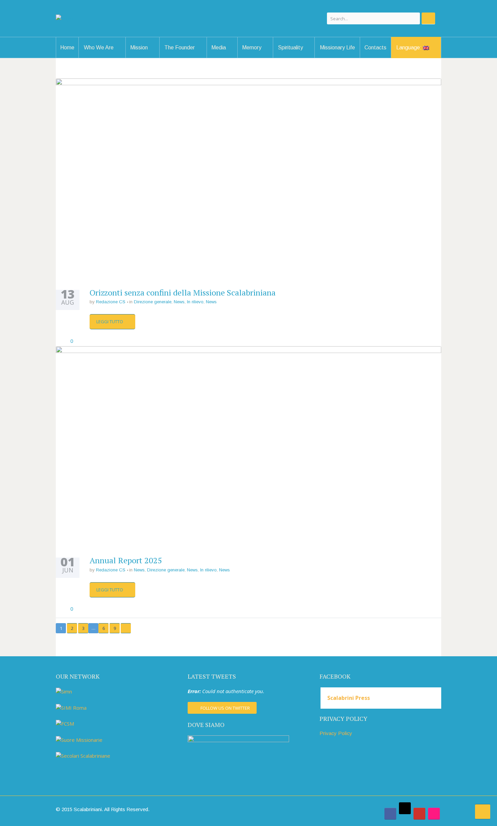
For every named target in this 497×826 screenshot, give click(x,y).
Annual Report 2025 (126, 560)
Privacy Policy (336, 733)
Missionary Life (337, 47)
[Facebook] (390, 814)
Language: (409, 47)
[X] (405, 808)
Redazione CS (110, 301)
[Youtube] (419, 814)
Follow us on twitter (225, 708)
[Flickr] (434, 814)
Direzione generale (152, 301)
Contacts (375, 47)
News (179, 301)
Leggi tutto (110, 321)
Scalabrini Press (348, 698)
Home (67, 47)
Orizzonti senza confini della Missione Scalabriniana (183, 292)
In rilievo (195, 301)
